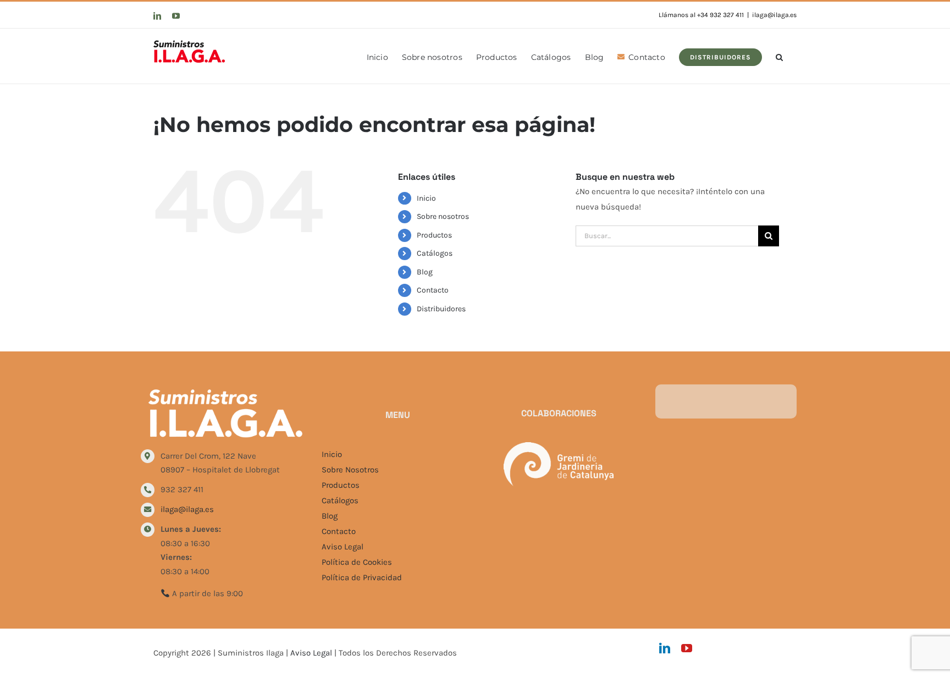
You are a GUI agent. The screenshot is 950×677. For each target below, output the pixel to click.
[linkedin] (664, 648)
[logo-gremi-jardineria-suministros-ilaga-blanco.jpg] (559, 446)
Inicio (426, 198)
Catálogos (434, 253)
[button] (779, 56)
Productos (434, 235)
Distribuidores (441, 308)
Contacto (433, 290)
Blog (425, 272)
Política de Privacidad (362, 577)
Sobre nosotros (443, 216)
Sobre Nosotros (350, 470)
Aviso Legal (342, 547)
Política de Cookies (357, 562)
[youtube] (686, 648)
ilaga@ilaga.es (774, 15)
